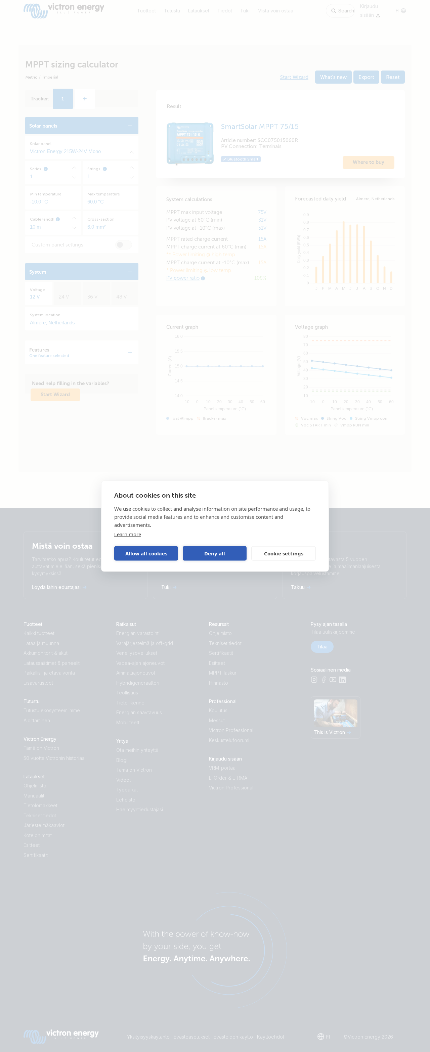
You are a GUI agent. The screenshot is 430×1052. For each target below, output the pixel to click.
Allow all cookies (146, 553)
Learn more (127, 534)
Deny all (214, 553)
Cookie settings (283, 553)
